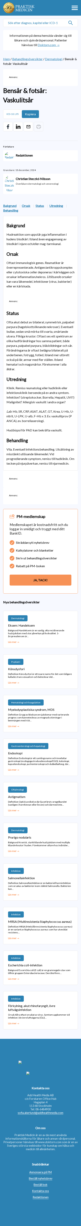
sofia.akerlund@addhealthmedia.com (40, 1112)
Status (40, 205)
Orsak (26, 205)
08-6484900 (43, 1109)
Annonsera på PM (40, 1172)
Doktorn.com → (49, 45)
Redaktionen (41, 1197)
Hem (6, 59)
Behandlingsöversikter (27, 59)
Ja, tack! (40, 580)
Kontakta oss (40, 1191)
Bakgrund (10, 205)
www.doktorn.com (50, 1142)
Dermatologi (53, 59)
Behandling (10, 210)
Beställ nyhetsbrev (40, 1178)
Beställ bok (40, 1184)
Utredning (56, 205)
